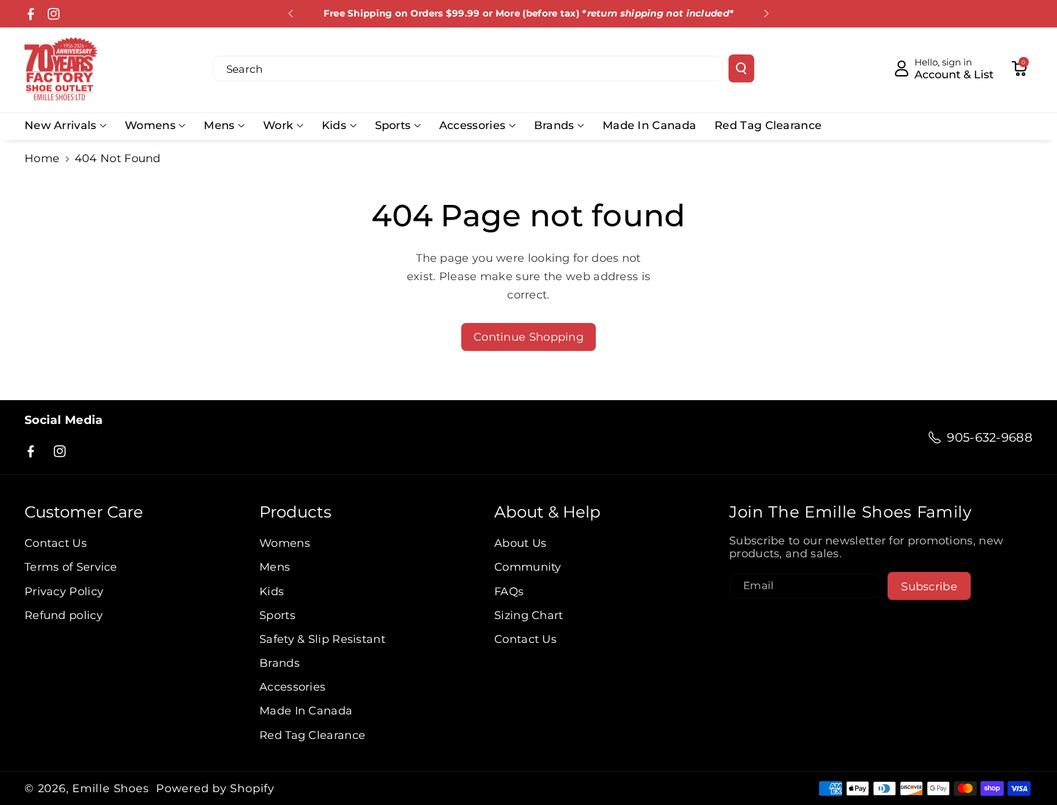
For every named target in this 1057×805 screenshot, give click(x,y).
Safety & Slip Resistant (322, 638)
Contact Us (55, 542)
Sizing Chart (528, 615)
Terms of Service (70, 566)
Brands (554, 125)
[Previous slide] (290, 13)
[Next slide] (766, 13)
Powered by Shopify (215, 788)
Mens (219, 125)
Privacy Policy (63, 591)
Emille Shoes (110, 788)
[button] (1019, 68)
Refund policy (63, 615)
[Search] (741, 68)
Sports (393, 125)
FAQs (509, 591)
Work (278, 125)
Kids (334, 125)
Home (41, 158)
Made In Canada (305, 710)
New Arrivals (60, 125)
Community (528, 566)
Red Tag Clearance (312, 735)
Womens (150, 125)
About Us (520, 542)
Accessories (472, 125)
